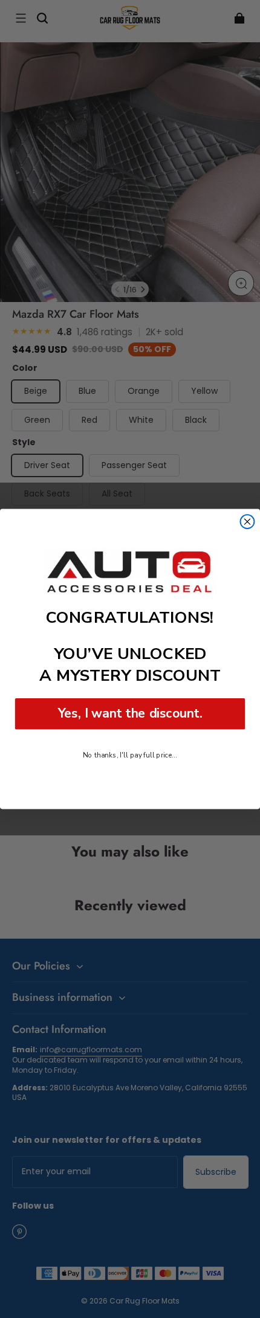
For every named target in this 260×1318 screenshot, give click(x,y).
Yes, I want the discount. (130, 713)
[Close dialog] (248, 522)
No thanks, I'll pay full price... (130, 754)
